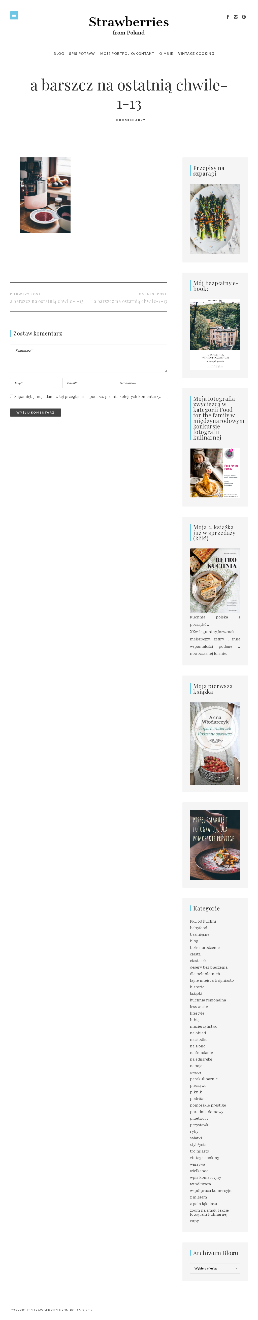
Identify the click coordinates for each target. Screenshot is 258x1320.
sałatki (196, 1138)
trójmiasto (199, 1152)
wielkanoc (199, 1171)
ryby (194, 1132)
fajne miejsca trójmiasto (212, 981)
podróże (197, 1099)
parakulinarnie (204, 1079)
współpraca (200, 1184)
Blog (59, 54)
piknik (196, 1092)
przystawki (200, 1125)
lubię (194, 1020)
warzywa (197, 1165)
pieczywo (198, 1086)
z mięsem (198, 1198)
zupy (194, 1221)
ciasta (195, 954)
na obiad (198, 1033)
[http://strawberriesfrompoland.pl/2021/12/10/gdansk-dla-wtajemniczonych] (215, 335)
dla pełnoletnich (205, 974)
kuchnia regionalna (208, 1000)
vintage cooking (204, 1158)
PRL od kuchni (203, 922)
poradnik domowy (206, 1112)
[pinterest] (244, 17)
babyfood (198, 928)
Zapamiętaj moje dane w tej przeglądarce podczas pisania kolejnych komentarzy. (87, 397)
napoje (196, 1066)
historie (197, 987)
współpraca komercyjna (212, 1191)
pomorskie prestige (208, 1106)
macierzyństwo (203, 1027)
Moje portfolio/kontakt (127, 54)
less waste (199, 1007)
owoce (195, 1073)
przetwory (199, 1119)
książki (196, 994)
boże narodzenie (205, 948)
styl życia (198, 1145)
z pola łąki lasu (203, 1204)
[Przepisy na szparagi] (215, 219)
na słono (198, 1046)
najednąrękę (201, 1060)
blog (194, 941)
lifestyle (197, 1014)
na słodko (199, 1040)
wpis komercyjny (205, 1178)
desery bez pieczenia (209, 968)
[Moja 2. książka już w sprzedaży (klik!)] (215, 581)
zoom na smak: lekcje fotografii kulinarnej (209, 1213)
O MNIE (166, 54)
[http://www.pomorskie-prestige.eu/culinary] (215, 845)
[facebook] (228, 17)
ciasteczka (199, 961)
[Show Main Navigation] (14, 15)
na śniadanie (201, 1053)
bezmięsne (199, 935)
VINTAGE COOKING (196, 54)
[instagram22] (236, 17)
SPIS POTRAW (82, 54)
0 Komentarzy (131, 120)
